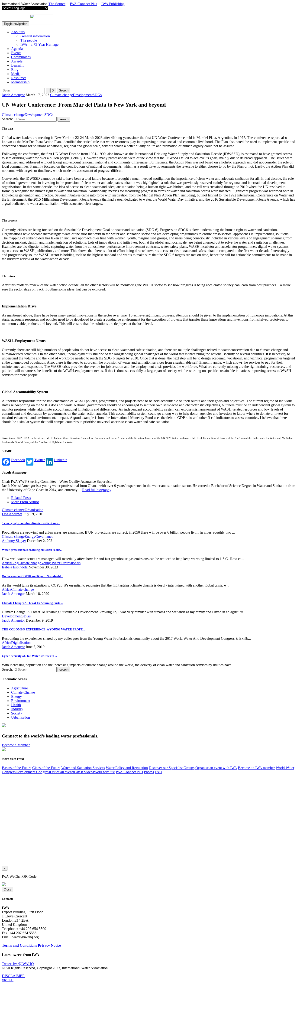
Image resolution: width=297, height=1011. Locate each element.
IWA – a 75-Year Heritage (39, 44)
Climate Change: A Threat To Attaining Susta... (32, 603)
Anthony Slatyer (14, 541)
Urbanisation (20, 717)
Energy (16, 696)
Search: (7, 119)
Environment (20, 701)
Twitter (39, 460)
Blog (14, 70)
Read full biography (96, 490)
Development (83, 95)
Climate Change (23, 692)
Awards (17, 61)
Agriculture (19, 688)
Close (7, 889)
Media (15, 74)
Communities (21, 57)
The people (28, 40)
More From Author (25, 502)
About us (18, 32)
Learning (17, 65)
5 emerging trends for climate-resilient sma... (31, 523)
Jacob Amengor (13, 95)
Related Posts (21, 498)
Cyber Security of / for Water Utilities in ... (29, 656)
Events (16, 53)
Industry (17, 709)
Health (16, 705)
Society (16, 713)
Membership (20, 82)
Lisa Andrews (12, 514)
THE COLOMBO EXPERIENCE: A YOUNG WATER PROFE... (43, 629)
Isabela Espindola (15, 567)
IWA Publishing (113, 4)
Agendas (17, 49)
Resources (18, 78)
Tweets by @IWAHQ (18, 964)
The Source (56, 4)
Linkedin (60, 460)
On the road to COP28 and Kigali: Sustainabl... (32, 576)
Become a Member (16, 745)
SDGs (97, 95)
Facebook (18, 460)
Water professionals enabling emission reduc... (32, 549)
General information (35, 36)
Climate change (61, 95)
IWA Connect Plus (83, 4)
